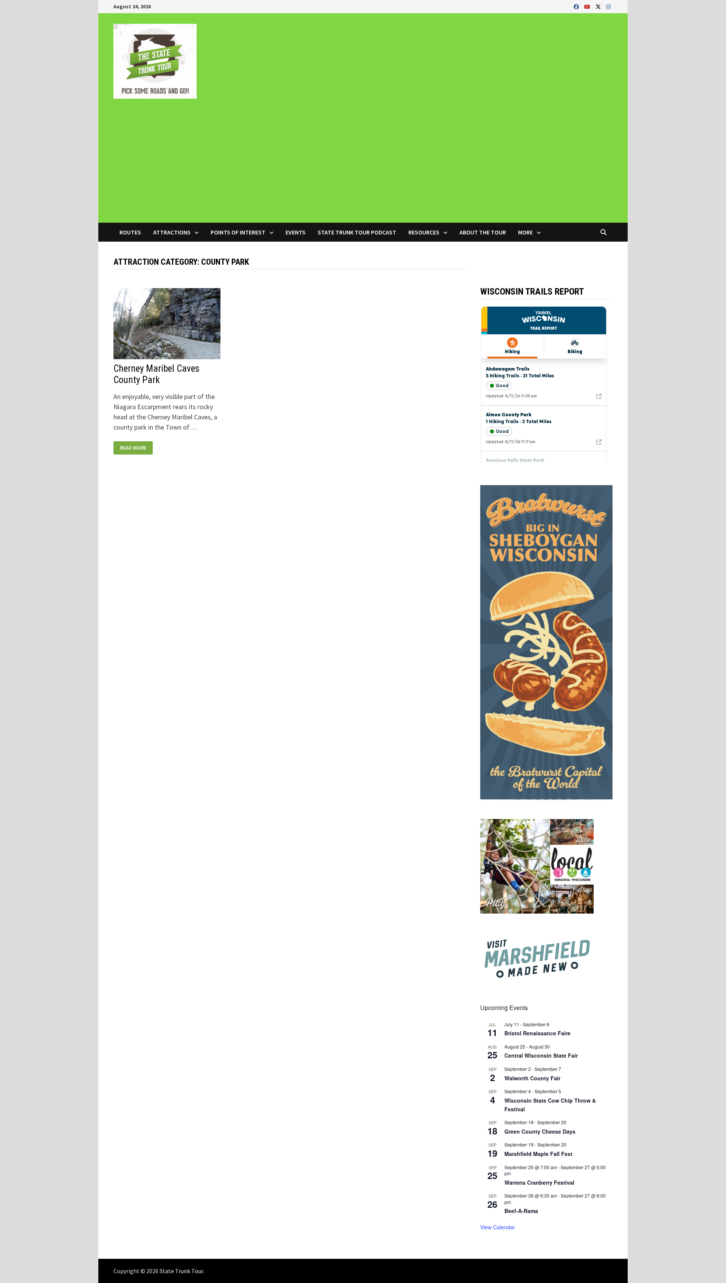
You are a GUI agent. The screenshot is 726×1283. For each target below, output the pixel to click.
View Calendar (497, 1227)
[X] (599, 6)
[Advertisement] (363, 166)
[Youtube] (588, 6)
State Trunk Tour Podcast (357, 232)
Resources (423, 232)
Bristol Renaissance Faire (537, 1033)
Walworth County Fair (532, 1078)
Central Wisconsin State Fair (541, 1055)
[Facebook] (577, 6)
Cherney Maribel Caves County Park (156, 374)
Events (295, 232)
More (525, 232)
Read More (132, 448)
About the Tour (482, 232)
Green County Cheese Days (540, 1131)
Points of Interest (238, 232)
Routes (130, 232)
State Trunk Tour (181, 1271)
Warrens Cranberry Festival (539, 1182)
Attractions (172, 232)
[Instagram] (608, 6)
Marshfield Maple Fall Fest (538, 1153)
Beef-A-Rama (521, 1211)
